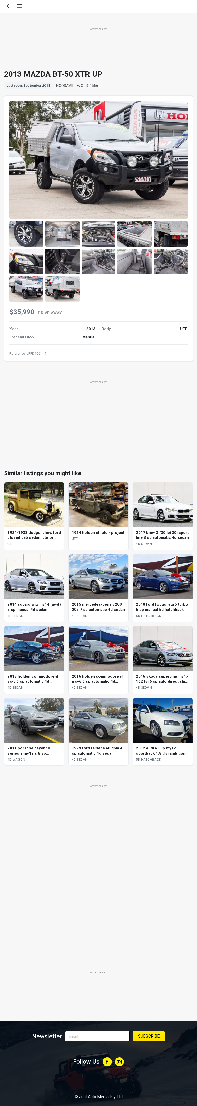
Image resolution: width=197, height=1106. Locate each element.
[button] (26, 234)
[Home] (98, 1082)
